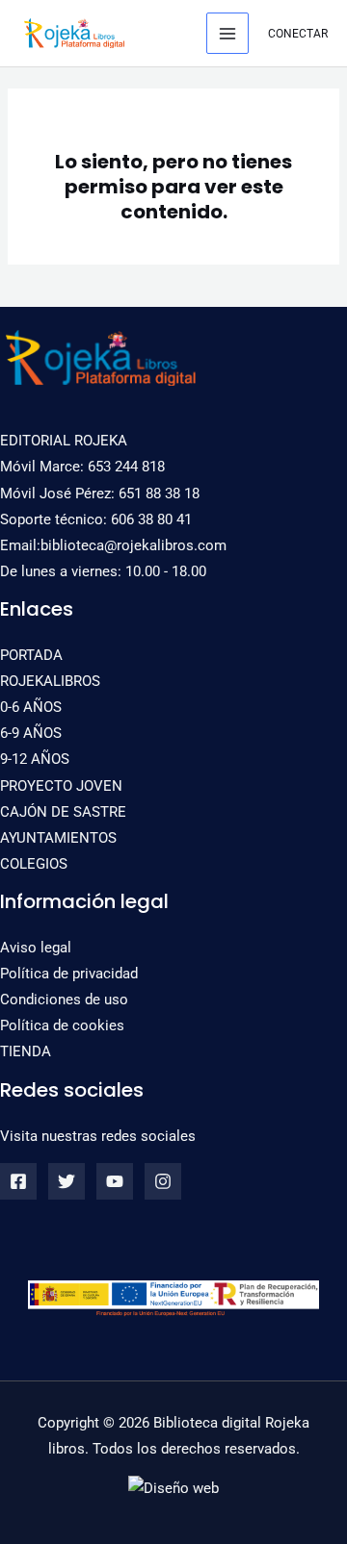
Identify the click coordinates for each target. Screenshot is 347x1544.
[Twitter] (66, 1181)
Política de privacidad (69, 973)
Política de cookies (62, 1025)
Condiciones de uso (64, 999)
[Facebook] (18, 1181)
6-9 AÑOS (31, 733)
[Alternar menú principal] (227, 34)
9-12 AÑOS (34, 759)
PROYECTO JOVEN (61, 786)
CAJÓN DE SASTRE (63, 812)
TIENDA (25, 1051)
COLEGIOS (33, 864)
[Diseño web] (173, 1488)
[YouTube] (114, 1181)
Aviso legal (35, 947)
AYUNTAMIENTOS (58, 838)
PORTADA (31, 655)
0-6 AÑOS (31, 707)
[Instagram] (163, 1181)
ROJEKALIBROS (50, 681)
